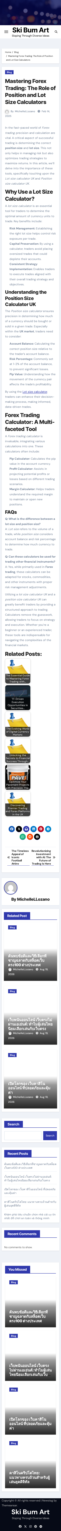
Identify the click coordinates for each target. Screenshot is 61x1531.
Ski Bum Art (30, 30)
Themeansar (9, 1505)
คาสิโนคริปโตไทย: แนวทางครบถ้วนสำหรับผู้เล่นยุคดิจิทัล (29, 1477)
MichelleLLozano (25, 111)
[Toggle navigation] (6, 32)
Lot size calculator (35, 391)
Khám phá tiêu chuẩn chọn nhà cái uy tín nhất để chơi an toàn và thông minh (30, 1216)
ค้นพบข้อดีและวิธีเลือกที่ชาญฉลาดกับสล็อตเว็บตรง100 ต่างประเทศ (27, 960)
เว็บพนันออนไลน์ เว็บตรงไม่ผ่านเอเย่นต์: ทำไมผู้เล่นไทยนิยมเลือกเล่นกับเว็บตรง (30, 1024)
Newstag (47, 1500)
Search (14, 1124)
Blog (9, 72)
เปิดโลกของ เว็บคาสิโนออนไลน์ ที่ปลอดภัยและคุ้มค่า (29, 1088)
